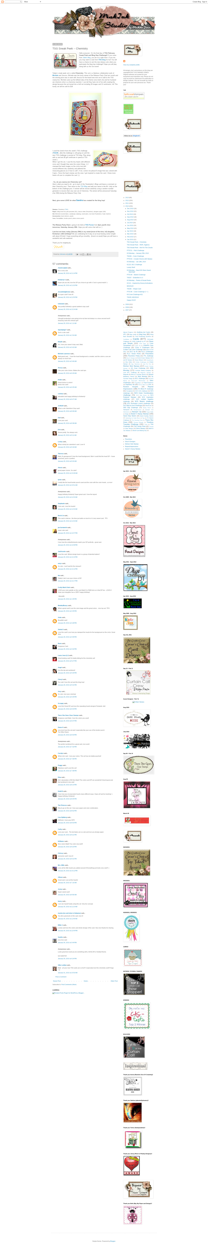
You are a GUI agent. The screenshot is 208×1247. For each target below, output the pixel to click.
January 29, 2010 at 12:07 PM (67, 533)
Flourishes (149, 354)
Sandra (79, 200)
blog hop (142, 334)
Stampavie (126, 409)
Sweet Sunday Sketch (146, 416)
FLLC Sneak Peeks (134, 354)
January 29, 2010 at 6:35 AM (67, 387)
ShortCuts (148, 405)
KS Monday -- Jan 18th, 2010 (136, 262)
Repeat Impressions (131, 446)
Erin (59, 429)
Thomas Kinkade (138, 422)
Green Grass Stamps (143, 358)
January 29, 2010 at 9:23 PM (67, 847)
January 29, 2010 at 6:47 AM (67, 399)
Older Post (114, 981)
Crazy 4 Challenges (142, 347)
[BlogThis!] (83, 254)
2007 (127, 310)
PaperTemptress (148, 382)
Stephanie (61, 503)
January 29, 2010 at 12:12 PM (67, 569)
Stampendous (137, 409)
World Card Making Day (140, 430)
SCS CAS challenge (141, 391)
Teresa (60, 368)
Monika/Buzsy (63, 605)
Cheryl (60, 679)
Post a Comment (60, 977)
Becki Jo (61, 515)
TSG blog (102, 60)
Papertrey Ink (130, 384)
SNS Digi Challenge (130, 407)
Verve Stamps (140, 428)
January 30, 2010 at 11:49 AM (67, 919)
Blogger (112, 1241)
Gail (59, 418)
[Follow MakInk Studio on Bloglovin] (132, 136)
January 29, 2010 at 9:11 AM (67, 435)
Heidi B (60, 791)
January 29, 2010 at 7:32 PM (67, 747)
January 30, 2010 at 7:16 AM (67, 883)
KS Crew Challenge (138, 368)
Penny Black (142, 384)
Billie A (60, 925)
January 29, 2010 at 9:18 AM (67, 447)
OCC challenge (140, 378)
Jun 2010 (130, 225)
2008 (127, 307)
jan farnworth (62, 527)
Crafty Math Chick (64, 587)
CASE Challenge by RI (138, 341)
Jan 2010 (130, 239)
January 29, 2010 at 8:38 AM (67, 423)
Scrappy (61, 703)
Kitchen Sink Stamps (131, 366)
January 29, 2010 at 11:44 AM (67, 521)
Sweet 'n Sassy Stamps (140, 414)
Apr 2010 (130, 231)
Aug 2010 (130, 220)
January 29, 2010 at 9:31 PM (67, 859)
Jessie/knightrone (64, 292)
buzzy (60, 901)
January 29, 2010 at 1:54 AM (67, 335)
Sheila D (61, 629)
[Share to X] (85, 254)
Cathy (60, 829)
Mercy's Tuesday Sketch (138, 374)
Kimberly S (61, 280)
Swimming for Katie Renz (133, 418)
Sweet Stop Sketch (129, 416)
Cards (136, 339)
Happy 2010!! (131, 300)
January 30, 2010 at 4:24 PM (67, 958)
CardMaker (126, 339)
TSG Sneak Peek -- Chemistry (136, 242)
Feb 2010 (130, 237)
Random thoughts (130, 387)
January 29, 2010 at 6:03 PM (67, 709)
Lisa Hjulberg (62, 817)
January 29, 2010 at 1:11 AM (67, 323)
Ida (59, 575)
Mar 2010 (130, 234)
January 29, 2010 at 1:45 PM (67, 599)
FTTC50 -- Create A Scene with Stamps (139, 259)
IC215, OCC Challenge (134, 264)
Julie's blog (87, 57)
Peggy (60, 765)
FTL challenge (148, 356)
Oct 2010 (130, 214)
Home (86, 981)
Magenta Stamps (145, 372)
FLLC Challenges (147, 351)
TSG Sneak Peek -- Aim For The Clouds (140, 247)
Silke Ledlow (62, 965)
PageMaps (138, 382)
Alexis (60, 467)
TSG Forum (89, 225)
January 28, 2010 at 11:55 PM (67, 297)
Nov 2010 (130, 211)
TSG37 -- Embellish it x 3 (135, 277)
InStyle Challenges (141, 362)
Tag (143, 418)
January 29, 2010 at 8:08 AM (67, 411)
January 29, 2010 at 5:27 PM (67, 661)
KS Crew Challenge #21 (135, 294)
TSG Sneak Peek (139, 426)
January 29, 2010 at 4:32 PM (67, 649)
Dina (59, 777)
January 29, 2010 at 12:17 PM (67, 581)
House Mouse (139, 360)
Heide (60, 380)
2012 (127, 200)
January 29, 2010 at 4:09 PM (67, 637)
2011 (127, 203)
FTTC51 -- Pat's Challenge (135, 250)
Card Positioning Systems (143, 336)
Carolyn (60, 753)
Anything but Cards (143, 332)
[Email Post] (76, 254)
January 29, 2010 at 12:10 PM (67, 557)
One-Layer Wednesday (138, 380)
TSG (66, 209)
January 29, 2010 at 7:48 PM (67, 771)
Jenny (60, 889)
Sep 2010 (130, 217)
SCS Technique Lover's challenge (138, 403)
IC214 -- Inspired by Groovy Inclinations (140, 283)
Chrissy (60, 853)
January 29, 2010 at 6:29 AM (67, 373)
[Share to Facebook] (88, 254)
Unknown (61, 304)
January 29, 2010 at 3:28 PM (67, 623)
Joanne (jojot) (62, 268)
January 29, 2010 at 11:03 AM (67, 497)
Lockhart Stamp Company (143, 370)
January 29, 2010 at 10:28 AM (67, 473)
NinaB (60, 342)
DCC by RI (133, 351)
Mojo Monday (142, 376)
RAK (149, 384)
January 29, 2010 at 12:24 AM (67, 309)
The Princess (62, 805)
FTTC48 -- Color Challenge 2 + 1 (137, 292)
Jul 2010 (130, 223)
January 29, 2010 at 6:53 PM (67, 735)
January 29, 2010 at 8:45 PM (67, 799)
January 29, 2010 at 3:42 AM (67, 347)
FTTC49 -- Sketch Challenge (136, 275)
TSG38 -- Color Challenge (135, 256)
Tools (145, 424)
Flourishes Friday (134, 356)
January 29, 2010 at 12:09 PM (67, 545)
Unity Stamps (129, 428)
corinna (60, 394)
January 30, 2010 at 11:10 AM (67, 907)
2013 (127, 197)
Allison (60, 877)
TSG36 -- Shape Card (134, 289)
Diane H (60, 727)
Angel (60, 667)
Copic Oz (137, 345)
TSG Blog (83, 186)
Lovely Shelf (131, 267)
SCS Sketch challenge (144, 401)
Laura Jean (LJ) (63, 655)
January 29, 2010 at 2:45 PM (67, 611)
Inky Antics (128, 362)
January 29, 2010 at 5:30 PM (67, 673)
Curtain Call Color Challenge (133, 349)
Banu (60, 643)
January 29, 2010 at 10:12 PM (67, 871)
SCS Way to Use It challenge (132, 405)
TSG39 (55, 153)
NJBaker (61, 841)
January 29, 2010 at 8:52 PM (67, 811)
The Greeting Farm (137, 420)
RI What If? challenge (145, 389)
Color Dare (142, 343)
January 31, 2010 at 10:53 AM (67, 973)
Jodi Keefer (62, 551)
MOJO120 (130, 286)
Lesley (60, 442)
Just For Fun (147, 364)
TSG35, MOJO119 (133, 297)
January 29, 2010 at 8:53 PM (67, 823)
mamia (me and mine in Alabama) (69, 913)
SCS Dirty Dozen (141, 395)
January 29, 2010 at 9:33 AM (67, 461)
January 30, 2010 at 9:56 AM (67, 895)
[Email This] (81, 254)
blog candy (133, 334)
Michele (55, 75)
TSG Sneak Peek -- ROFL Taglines (138, 245)
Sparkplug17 (62, 330)
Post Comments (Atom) (68, 984)
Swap (126, 414)
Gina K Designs (130, 358)
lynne (60, 480)
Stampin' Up (136, 412)
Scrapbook (129, 391)
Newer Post (57, 981)
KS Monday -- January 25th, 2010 (138, 253)
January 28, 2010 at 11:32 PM (67, 285)
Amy (59, 691)
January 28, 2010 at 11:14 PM (67, 273)
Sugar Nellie (149, 412)
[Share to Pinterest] (90, 254)
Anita (60, 617)
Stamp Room (147, 407)
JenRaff (60, 406)
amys (60, 563)
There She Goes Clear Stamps (68, 715)
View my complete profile (131, 65)
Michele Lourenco (64, 354)
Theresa (61, 453)
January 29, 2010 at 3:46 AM (67, 361)
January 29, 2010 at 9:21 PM (67, 835)
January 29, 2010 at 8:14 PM (67, 785)
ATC (124, 334)
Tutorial (151, 426)
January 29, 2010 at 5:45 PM (67, 697)
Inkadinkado (149, 360)
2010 (127, 206)
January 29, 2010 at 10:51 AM (67, 485)
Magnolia (125, 374)
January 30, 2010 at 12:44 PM (67, 931)
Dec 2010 (130, 208)
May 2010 (130, 228)
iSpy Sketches (135, 364)
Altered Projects (128, 332)
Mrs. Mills (61, 865)
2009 (127, 304)
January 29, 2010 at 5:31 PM (67, 685)
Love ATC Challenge (130, 372)
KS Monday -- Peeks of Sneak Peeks (139, 280)
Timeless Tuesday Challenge (138, 423)
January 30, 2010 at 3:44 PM (67, 942)
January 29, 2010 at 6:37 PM (67, 721)
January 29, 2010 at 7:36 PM (67, 759)
